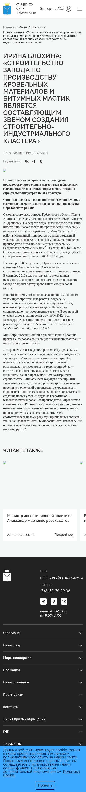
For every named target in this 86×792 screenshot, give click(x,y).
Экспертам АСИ (52, 9)
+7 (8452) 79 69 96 (24, 7)
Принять (45, 785)
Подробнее (63, 535)
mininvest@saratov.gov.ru (61, 577)
